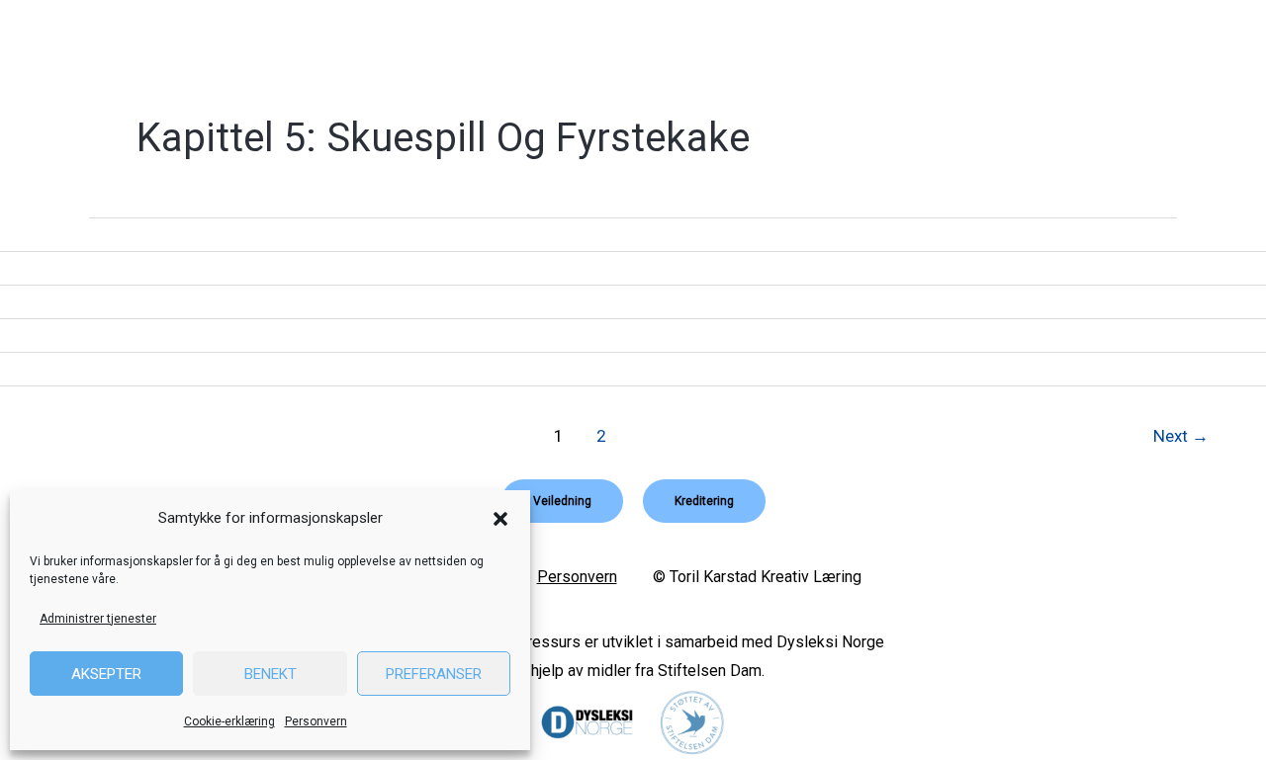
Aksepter (106, 674)
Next (1181, 436)
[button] (500, 519)
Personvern (316, 721)
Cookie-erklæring (229, 721)
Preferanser (434, 674)
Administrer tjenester (98, 619)
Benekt (270, 674)
